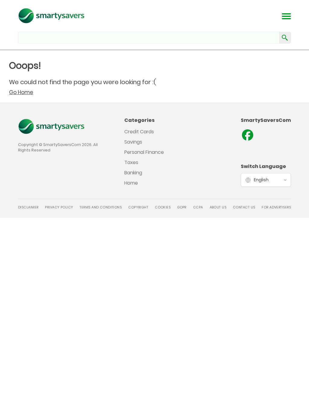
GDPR (181, 207)
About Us (218, 207)
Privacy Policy (59, 207)
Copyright (138, 207)
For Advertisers (276, 207)
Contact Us (244, 207)
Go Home (21, 92)
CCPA (198, 207)
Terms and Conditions (101, 207)
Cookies (162, 207)
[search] (285, 37)
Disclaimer (28, 207)
